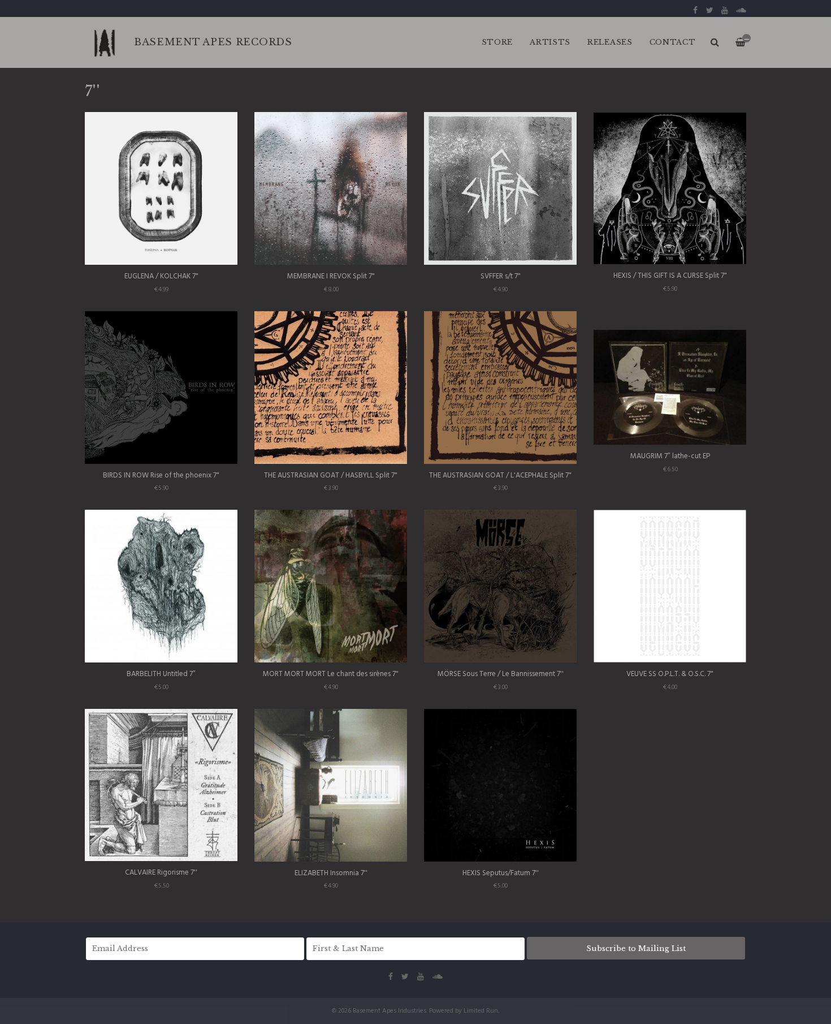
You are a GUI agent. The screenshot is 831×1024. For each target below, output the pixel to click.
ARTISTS (550, 42)
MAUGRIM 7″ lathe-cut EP (670, 456)
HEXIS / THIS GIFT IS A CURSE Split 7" (670, 276)
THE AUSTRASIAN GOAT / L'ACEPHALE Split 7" (500, 475)
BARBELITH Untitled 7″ (161, 674)
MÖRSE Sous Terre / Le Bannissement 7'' (501, 674)
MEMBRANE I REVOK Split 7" (331, 276)
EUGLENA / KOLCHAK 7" (161, 276)
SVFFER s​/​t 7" (501, 276)
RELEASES (610, 42)
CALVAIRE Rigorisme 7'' (161, 873)
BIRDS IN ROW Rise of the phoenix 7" (161, 475)
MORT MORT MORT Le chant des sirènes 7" (331, 674)
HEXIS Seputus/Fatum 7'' (500, 873)
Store (497, 42)
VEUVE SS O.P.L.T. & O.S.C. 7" (669, 674)
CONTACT (673, 42)
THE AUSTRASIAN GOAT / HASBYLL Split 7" (330, 475)
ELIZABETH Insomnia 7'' (331, 873)
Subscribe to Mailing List (636, 948)
